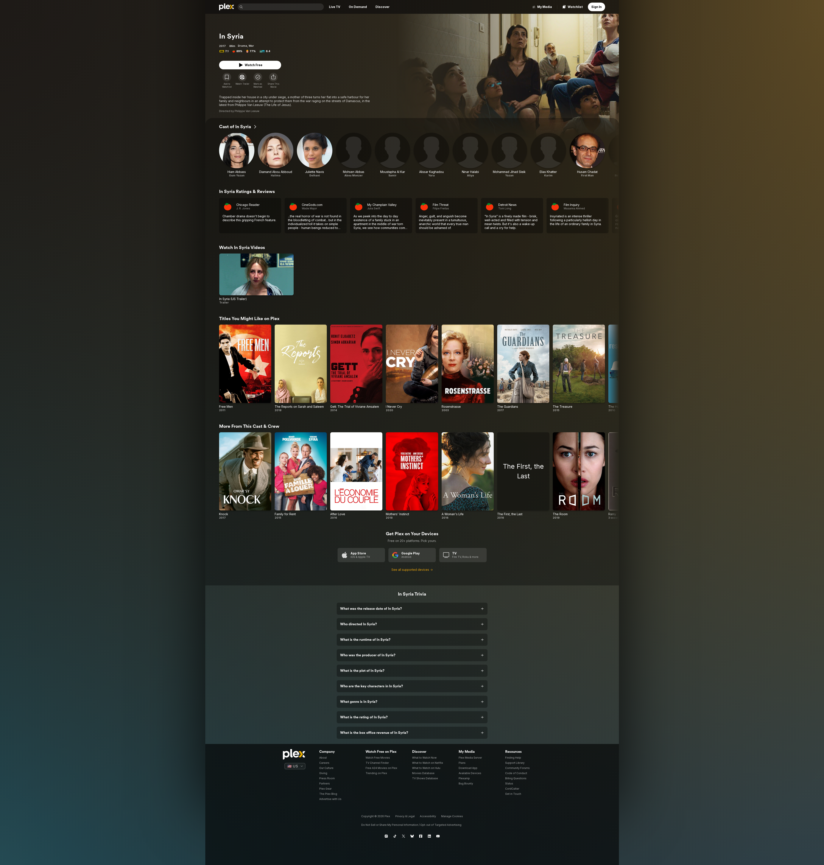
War (251, 45)
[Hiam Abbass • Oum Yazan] (237, 155)
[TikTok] (395, 836)
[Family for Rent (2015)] (301, 476)
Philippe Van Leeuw (247, 111)
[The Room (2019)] (579, 476)
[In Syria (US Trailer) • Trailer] (256, 279)
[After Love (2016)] (356, 476)
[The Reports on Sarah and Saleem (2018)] (301, 368)
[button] (273, 80)
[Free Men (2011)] (245, 368)
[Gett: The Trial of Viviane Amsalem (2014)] (356, 368)
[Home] (226, 7)
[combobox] (284, 6)
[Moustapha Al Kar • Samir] (392, 155)
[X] (403, 836)
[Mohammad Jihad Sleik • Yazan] (509, 155)
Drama (242, 45)
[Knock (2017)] (245, 476)
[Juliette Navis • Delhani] (314, 155)
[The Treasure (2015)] (579, 368)
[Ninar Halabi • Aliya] (470, 155)
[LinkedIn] (429, 836)
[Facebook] (420, 836)
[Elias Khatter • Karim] (548, 155)
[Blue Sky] (412, 836)
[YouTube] (438, 836)
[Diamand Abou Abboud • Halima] (275, 155)
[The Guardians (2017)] (523, 368)
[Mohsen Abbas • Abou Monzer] (353, 155)
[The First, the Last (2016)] (523, 476)
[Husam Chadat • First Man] (587, 155)
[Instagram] (386, 836)
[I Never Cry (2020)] (412, 368)
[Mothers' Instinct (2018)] (412, 476)
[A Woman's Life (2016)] (468, 476)
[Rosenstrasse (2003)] (468, 368)
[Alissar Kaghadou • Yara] (431, 155)
